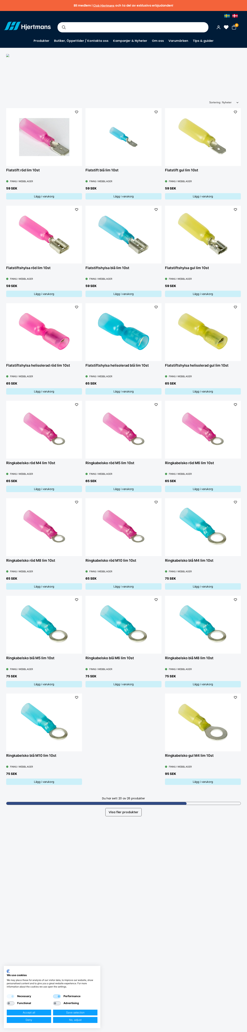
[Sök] (64, 27)
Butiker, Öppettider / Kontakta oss (81, 41)
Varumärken (178, 41)
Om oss (158, 41)
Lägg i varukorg (44, 196)
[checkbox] (10, 996)
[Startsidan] (27, 27)
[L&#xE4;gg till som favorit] (76, 112)
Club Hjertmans (103, 5)
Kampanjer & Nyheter (130, 41)
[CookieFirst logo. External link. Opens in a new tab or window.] (8, 971)
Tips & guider (203, 41)
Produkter (41, 41)
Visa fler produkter (123, 812)
